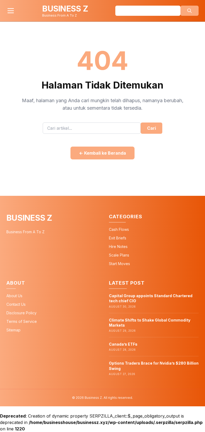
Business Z (29, 218)
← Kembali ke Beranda (102, 153)
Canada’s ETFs (123, 344)
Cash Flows (119, 229)
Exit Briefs (117, 238)
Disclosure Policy (21, 313)
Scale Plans (119, 255)
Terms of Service (21, 321)
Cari (151, 128)
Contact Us (16, 304)
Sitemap (13, 330)
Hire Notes (118, 246)
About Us (14, 295)
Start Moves (119, 263)
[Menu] (10, 10)
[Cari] (189, 11)
